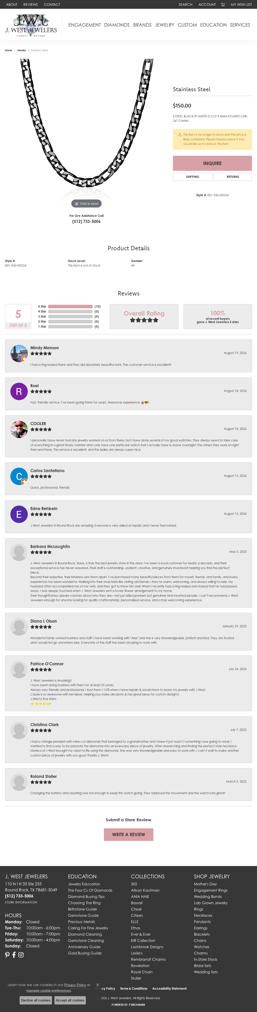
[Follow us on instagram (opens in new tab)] (21, 955)
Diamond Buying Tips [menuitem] (86, 896)
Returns (233, 177)
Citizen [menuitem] (137, 915)
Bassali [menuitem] (137, 903)
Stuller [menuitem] (136, 978)
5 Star (42, 306)
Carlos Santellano (47, 470)
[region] (86, 134)
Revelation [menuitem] (140, 966)
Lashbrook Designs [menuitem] (147, 947)
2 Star (42, 321)
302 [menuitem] (134, 884)
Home (8, 50)
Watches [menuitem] (201, 947)
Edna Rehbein (43, 508)
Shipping (192, 177)
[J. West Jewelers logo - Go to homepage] (32, 25)
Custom (187, 25)
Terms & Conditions (133, 988)
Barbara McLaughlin (50, 546)
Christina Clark (44, 724)
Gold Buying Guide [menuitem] (85, 953)
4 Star (42, 311)
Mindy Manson (44, 347)
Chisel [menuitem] (136, 909)
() (98, 306)
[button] (185, 4)
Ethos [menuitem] (135, 928)
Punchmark (137, 1004)
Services (240, 25)
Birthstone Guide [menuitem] (82, 909)
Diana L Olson (43, 621)
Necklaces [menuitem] (203, 915)
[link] (11, 4)
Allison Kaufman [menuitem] (145, 890)
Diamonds (117, 25)
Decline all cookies (35, 1000)
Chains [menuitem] (200, 940)
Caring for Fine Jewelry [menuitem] (88, 928)
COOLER (38, 423)
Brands (142, 25)
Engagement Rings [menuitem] (211, 890)
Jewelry (164, 25)
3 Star (42, 316)
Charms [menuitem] (201, 953)
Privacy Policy (75, 985)
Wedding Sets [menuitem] (206, 972)
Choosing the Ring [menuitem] (84, 903)
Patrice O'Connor (46, 663)
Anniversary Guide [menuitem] (84, 947)
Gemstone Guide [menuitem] (83, 915)
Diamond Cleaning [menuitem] (85, 934)
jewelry (21, 50)
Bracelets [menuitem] (202, 934)
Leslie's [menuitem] (137, 953)
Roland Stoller (43, 776)
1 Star (42, 326)
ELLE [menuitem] (135, 922)
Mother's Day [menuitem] (205, 884)
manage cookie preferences (48, 990)
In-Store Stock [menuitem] (205, 959)
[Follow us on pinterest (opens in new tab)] (7, 955)
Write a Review (128, 834)
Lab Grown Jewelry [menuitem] (211, 903)
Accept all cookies (70, 1000)
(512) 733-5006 (86, 221)
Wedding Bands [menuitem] (208, 896)
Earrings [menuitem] (201, 928)
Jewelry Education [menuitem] (84, 884)
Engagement (85, 25)
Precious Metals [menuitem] (81, 922)
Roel (34, 385)
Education (213, 25)
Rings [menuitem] (198, 909)
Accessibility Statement (169, 988)
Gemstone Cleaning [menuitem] (86, 940)
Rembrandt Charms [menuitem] (148, 959)
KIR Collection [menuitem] (143, 940)
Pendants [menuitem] (202, 922)
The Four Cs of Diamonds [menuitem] (90, 890)
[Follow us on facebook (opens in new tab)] (14, 955)
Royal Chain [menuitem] (142, 972)
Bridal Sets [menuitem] (202, 966)
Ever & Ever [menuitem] (140, 934)
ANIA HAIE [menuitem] (140, 896)
